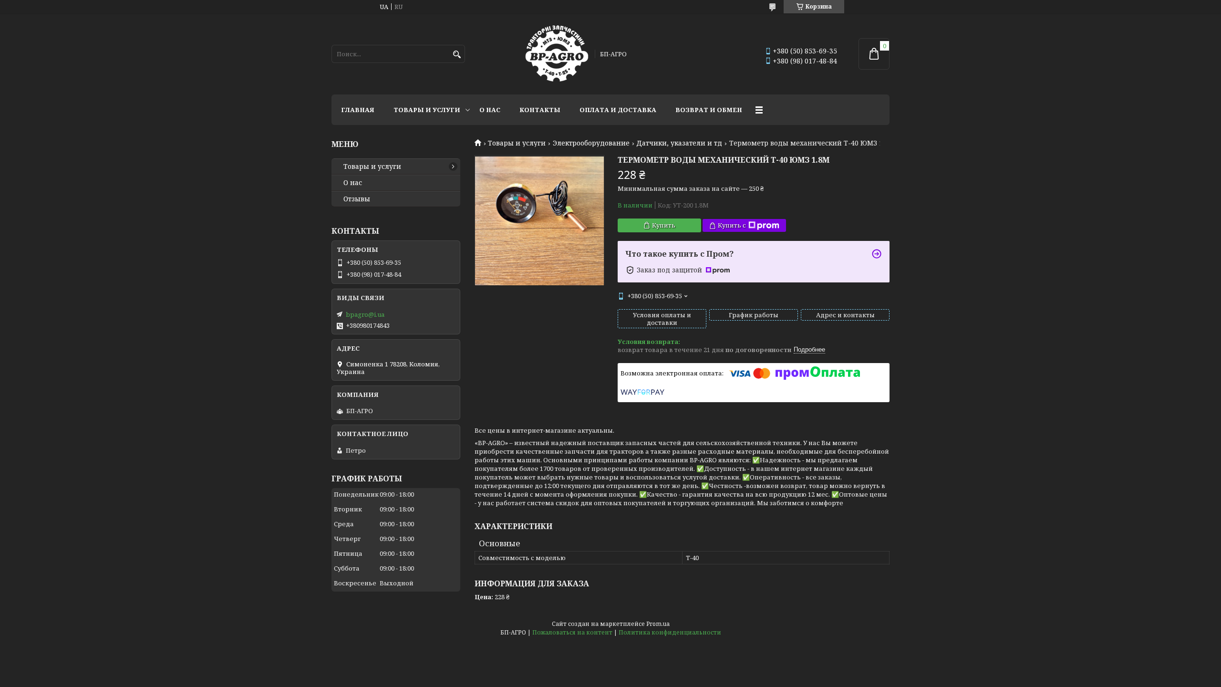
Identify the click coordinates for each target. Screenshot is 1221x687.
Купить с (732, 225)
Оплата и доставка (617, 109)
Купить (663, 225)
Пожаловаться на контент (572, 632)
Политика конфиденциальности (670, 632)
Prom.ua (658, 624)
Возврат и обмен (708, 109)
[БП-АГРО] (557, 54)
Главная (357, 109)
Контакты (539, 109)
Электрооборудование (591, 143)
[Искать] (456, 54)
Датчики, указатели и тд (679, 143)
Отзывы (356, 199)
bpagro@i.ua (365, 314)
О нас (489, 109)
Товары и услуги (426, 109)
